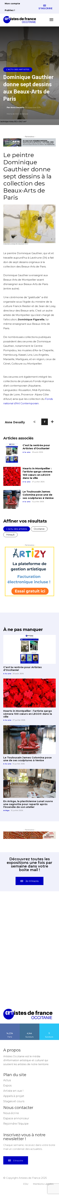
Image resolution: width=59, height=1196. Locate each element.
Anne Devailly (17, 107)
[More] (52, 422)
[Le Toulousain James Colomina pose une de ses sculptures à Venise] (12, 499)
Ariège (6, 810)
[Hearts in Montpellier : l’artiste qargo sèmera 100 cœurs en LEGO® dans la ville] (12, 476)
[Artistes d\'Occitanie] (20, 19)
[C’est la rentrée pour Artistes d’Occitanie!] (12, 453)
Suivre (29, 1025)
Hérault (10, 534)
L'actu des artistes (17, 69)
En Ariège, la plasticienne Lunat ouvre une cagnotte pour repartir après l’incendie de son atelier (28, 804)
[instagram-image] (16, 914)
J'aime (10, 1025)
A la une (26, 452)
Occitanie (39, 528)
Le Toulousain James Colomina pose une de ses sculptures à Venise (38, 495)
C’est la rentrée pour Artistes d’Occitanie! (36, 447)
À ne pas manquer (23, 629)
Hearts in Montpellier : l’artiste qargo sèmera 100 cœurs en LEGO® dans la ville (37, 473)
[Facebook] (44, 422)
